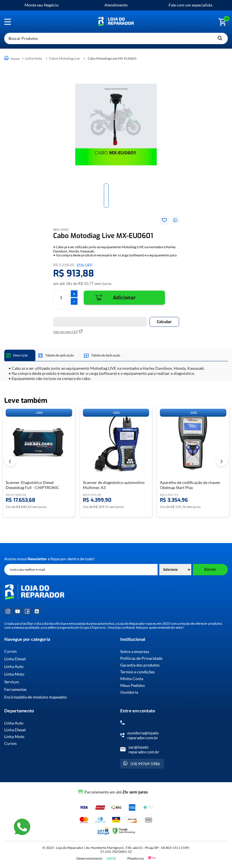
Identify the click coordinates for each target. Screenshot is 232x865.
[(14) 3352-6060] (122, 723)
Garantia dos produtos (140, 665)
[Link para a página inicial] (12, 58)
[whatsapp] (175, 220)
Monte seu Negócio (42, 5)
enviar (210, 569)
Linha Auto (13, 666)
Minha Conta (131, 678)
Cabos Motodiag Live (64, 58)
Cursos (10, 651)
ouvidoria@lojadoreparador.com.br (143, 735)
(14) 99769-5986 (145, 763)
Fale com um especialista (190, 5)
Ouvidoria (129, 692)
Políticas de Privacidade (141, 658)
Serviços (11, 682)
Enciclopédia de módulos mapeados (35, 697)
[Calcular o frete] (164, 322)
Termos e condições (137, 671)
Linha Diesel (15, 659)
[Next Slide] (221, 461)
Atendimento (116, 5)
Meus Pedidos (132, 685)
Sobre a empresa (134, 651)
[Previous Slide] (10, 461)
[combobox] (116, 38)
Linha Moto (33, 58)
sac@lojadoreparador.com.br (143, 749)
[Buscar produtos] (220, 38)
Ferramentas (15, 689)
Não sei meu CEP (65, 332)
